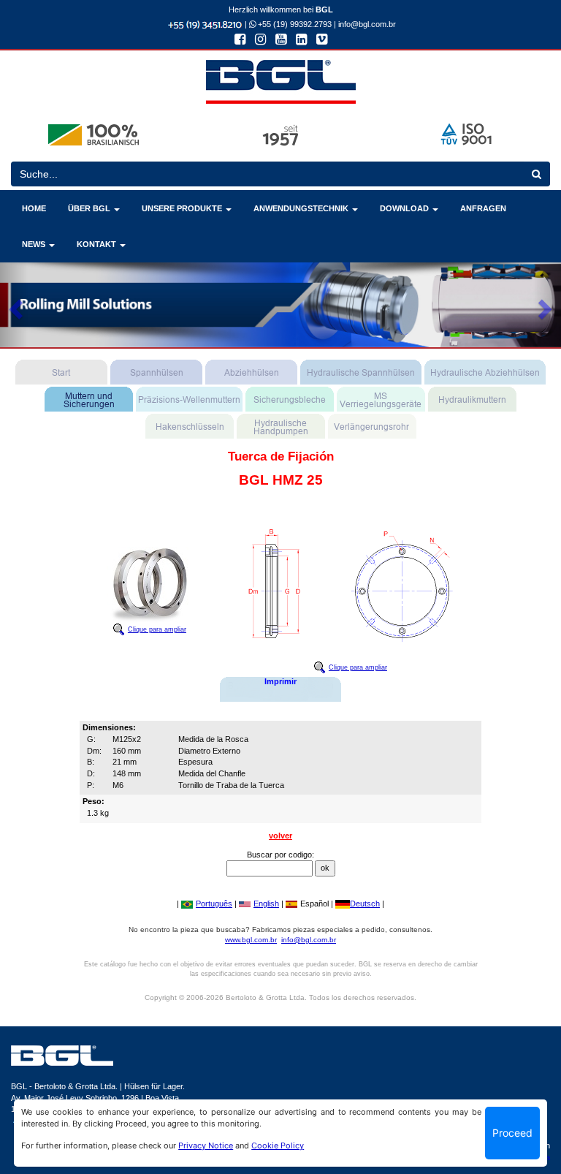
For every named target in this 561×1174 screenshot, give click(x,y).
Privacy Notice (205, 1145)
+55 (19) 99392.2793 (294, 24)
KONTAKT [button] (97, 244)
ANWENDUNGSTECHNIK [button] (302, 208)
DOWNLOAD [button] (405, 208)
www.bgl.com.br (251, 940)
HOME (34, 208)
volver (280, 835)
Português (214, 903)
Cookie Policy (277, 1145)
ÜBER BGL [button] (90, 208)
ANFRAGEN (483, 208)
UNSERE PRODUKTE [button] (183, 208)
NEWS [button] (34, 244)
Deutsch (365, 903)
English (266, 903)
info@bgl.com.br (367, 24)
